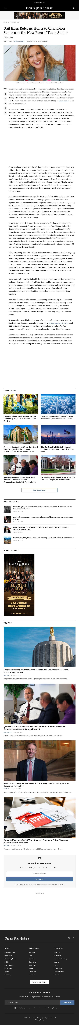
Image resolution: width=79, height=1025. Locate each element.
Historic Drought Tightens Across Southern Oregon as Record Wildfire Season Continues (43, 538)
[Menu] (6, 8)
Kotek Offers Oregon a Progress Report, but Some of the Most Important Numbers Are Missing (43, 518)
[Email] (5, 113)
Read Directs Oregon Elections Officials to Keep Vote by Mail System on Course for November (36, 784)
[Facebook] (5, 94)
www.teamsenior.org (58, 323)
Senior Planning (19, 41)
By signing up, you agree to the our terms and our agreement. (40, 884)
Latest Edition (39, 2)
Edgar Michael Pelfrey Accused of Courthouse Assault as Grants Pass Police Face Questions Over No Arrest (41, 528)
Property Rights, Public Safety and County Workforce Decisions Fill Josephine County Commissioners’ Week (42, 508)
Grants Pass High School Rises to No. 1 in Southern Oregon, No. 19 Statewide (58, 479)
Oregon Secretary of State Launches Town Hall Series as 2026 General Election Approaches (36, 671)
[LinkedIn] (5, 103)
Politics (6, 675)
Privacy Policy (52, 884)
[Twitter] (5, 99)
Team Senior (64, 101)
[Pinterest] (5, 108)
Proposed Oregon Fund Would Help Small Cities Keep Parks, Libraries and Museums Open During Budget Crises (20, 449)
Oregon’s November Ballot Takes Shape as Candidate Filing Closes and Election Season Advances (36, 841)
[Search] (73, 8)
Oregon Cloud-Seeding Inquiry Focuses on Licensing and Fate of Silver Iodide (57, 417)
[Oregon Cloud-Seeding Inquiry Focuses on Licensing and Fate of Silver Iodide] (58, 404)
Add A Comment (39, 490)
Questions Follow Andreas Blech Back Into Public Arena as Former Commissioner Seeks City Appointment (19, 480)
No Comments (32, 41)
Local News (7, 732)
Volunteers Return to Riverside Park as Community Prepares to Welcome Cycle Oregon (19, 418)
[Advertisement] (42, 147)
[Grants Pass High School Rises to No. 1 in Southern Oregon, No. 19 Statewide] (58, 465)
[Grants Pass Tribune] (39, 8)
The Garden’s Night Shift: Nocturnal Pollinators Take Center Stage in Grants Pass (57, 449)
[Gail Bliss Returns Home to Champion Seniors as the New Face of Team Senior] (39, 63)
